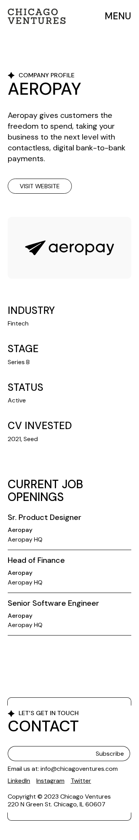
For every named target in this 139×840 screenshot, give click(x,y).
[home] (37, 16)
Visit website (40, 186)
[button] (115, 16)
